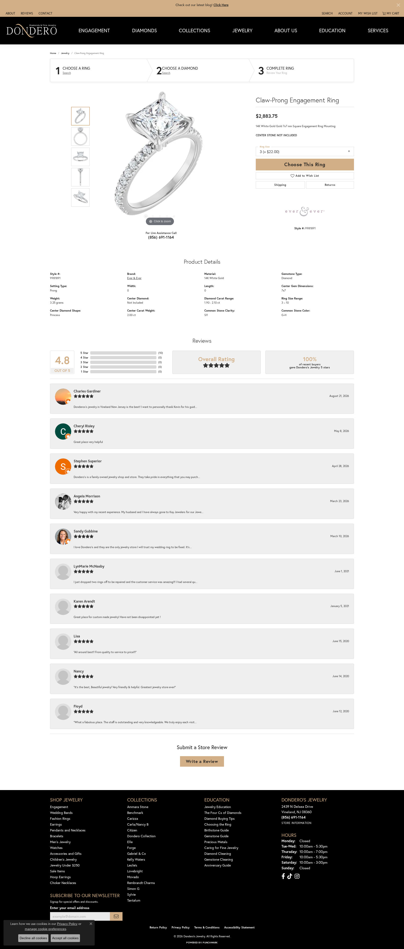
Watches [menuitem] (56, 847)
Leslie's (132, 865)
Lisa (77, 636)
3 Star (84, 362)
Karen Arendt (84, 601)
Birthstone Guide (216, 830)
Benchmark (135, 812)
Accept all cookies (65, 938)
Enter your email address (69, 908)
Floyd (78, 706)
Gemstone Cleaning (218, 859)
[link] (10, 13)
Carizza (132, 818)
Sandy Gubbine (86, 531)
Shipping (280, 185)
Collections (194, 30)
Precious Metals (215, 842)
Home (53, 53)
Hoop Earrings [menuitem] (60, 877)
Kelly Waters (136, 859)
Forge (131, 847)
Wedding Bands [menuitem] (61, 812)
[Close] (398, 5)
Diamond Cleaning (217, 853)
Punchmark (210, 942)
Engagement (94, 30)
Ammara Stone (137, 807)
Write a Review (202, 761)
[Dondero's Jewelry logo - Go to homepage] (32, 30)
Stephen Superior (88, 461)
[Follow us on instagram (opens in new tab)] (297, 876)
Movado (133, 877)
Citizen (132, 830)
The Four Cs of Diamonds (223, 812)
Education (332, 30)
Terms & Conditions (207, 927)
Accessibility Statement (239, 927)
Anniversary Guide (217, 865)
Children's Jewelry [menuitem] (63, 859)
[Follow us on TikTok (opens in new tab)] (289, 876)
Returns (330, 185)
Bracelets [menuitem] (56, 836)
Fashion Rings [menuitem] (60, 818)
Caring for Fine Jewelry (221, 847)
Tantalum (133, 900)
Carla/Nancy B (137, 824)
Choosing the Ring (217, 824)
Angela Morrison (87, 496)
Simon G (133, 888)
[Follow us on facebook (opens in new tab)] (283, 876)
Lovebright (135, 871)
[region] (160, 157)
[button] (327, 13)
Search (67, 73)
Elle (130, 842)
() (160, 353)
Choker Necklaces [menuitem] (63, 883)
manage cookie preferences (45, 929)
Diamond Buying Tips (219, 818)
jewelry (65, 53)
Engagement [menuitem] (59, 807)
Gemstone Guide (216, 836)
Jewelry (242, 30)
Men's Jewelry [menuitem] (60, 842)
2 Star (84, 367)
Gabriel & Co (136, 853)
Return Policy (158, 927)
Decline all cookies (33, 938)
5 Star (84, 353)
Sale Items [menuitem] (57, 871)
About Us (285, 30)
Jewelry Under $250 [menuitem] (65, 865)
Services (378, 30)
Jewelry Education (217, 807)
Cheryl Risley (84, 426)
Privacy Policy (181, 927)
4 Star (84, 357)
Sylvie (131, 894)
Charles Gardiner (87, 391)
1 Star (84, 371)
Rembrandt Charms (141, 883)
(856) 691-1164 (161, 237)
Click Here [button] (220, 5)
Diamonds (144, 30)
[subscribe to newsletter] (116, 916)
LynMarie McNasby (89, 566)
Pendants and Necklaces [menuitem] (68, 830)
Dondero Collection (141, 836)
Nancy (79, 671)
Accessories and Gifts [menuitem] (66, 853)
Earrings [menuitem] (56, 824)
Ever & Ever (134, 278)
